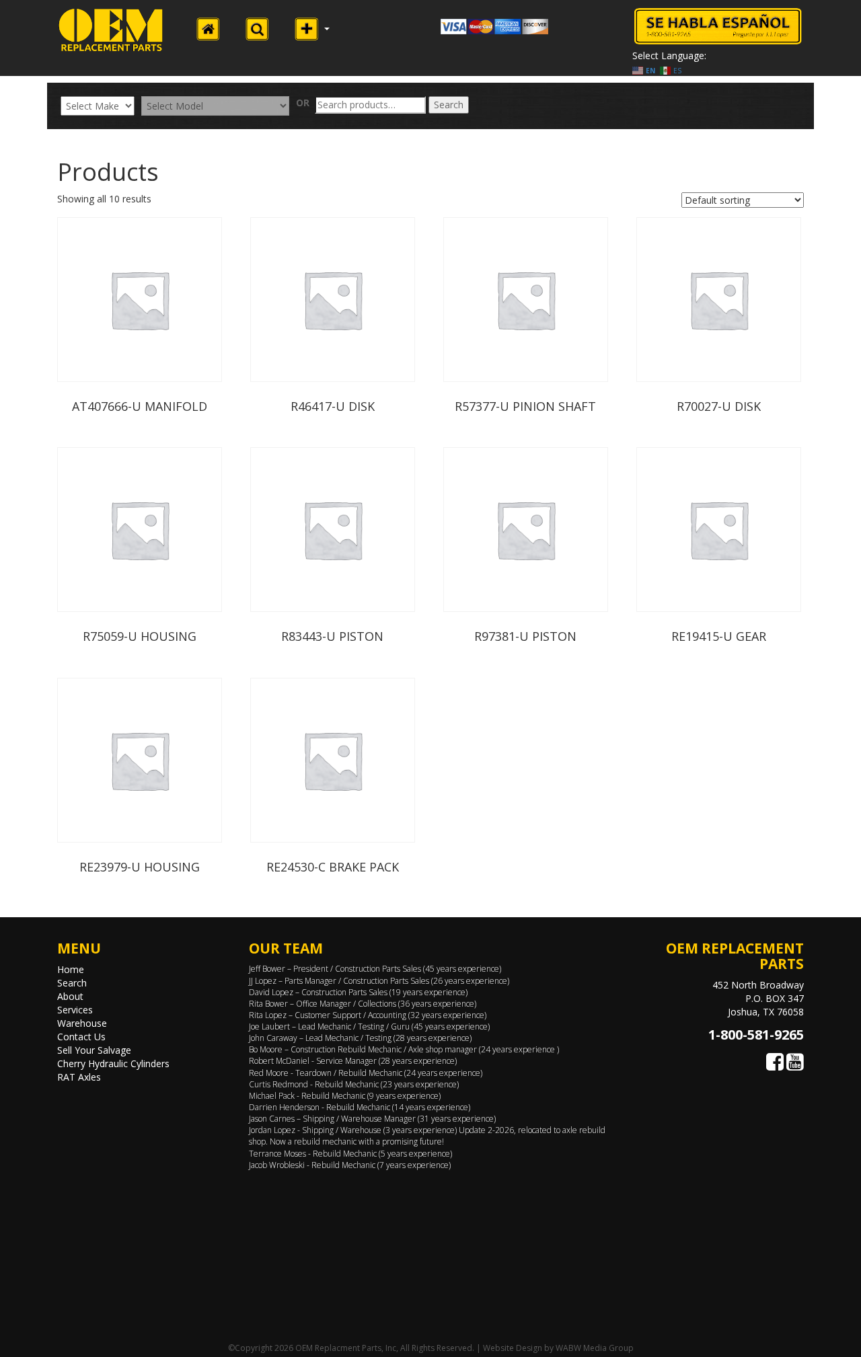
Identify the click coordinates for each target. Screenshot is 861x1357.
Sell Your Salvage (94, 1050)
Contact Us (81, 1036)
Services (75, 1009)
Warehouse (82, 1023)
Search (448, 104)
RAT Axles (79, 1077)
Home (70, 969)
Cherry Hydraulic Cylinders (113, 1063)
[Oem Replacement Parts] (111, 30)
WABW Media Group (595, 1348)
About (70, 996)
